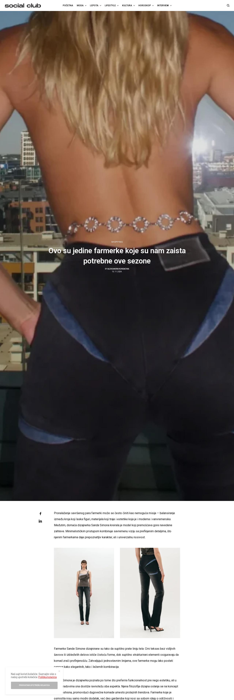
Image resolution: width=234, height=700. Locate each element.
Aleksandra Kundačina (118, 269)
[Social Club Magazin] (23, 5)
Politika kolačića (47, 677)
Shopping (117, 242)
